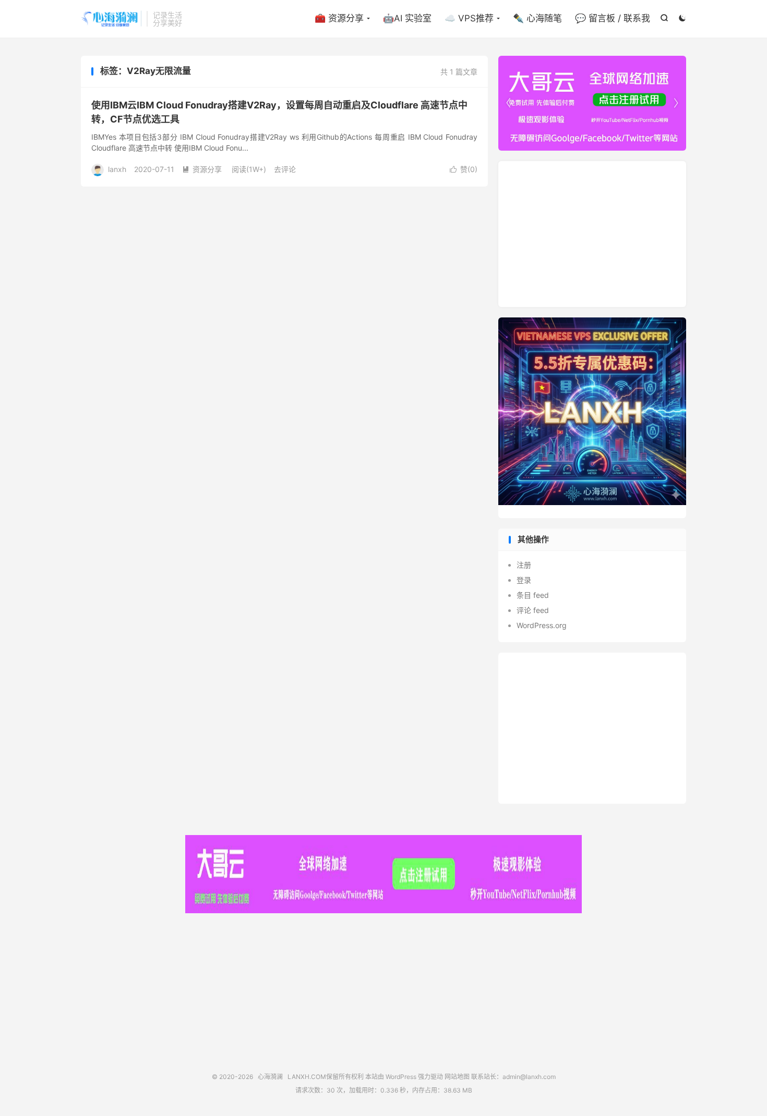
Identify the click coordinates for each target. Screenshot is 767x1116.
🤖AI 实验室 (407, 18)
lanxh (117, 169)
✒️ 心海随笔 (537, 18)
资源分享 (202, 169)
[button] (675, 103)
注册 (524, 564)
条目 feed (533, 595)
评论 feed (533, 610)
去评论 (285, 169)
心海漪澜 (111, 18)
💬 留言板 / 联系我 (612, 18)
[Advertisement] (592, 234)
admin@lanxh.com (529, 1077)
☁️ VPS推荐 (469, 18)
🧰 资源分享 (339, 18)
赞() (463, 169)
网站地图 (457, 1077)
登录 (524, 579)
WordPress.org (542, 625)
